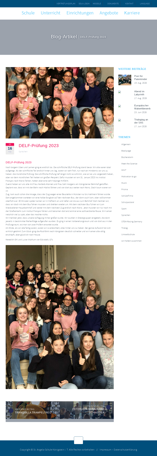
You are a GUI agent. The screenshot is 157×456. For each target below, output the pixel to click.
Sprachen (23, 152)
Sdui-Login (84, 3)
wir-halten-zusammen (131, 241)
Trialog (124, 228)
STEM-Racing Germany (131, 221)
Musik (124, 183)
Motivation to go (128, 176)
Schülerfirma (127, 196)
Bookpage (126, 150)
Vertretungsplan (66, 3)
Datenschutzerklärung (125, 449)
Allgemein (126, 144)
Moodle (97, 3)
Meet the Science (129, 163)
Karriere (132, 13)
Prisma (124, 189)
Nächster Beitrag (96, 406)
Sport (123, 208)
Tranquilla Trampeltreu (33, 412)
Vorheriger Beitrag (24, 409)
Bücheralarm (127, 157)
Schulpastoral (127, 202)
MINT (123, 170)
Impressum (105, 449)
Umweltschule (128, 234)
